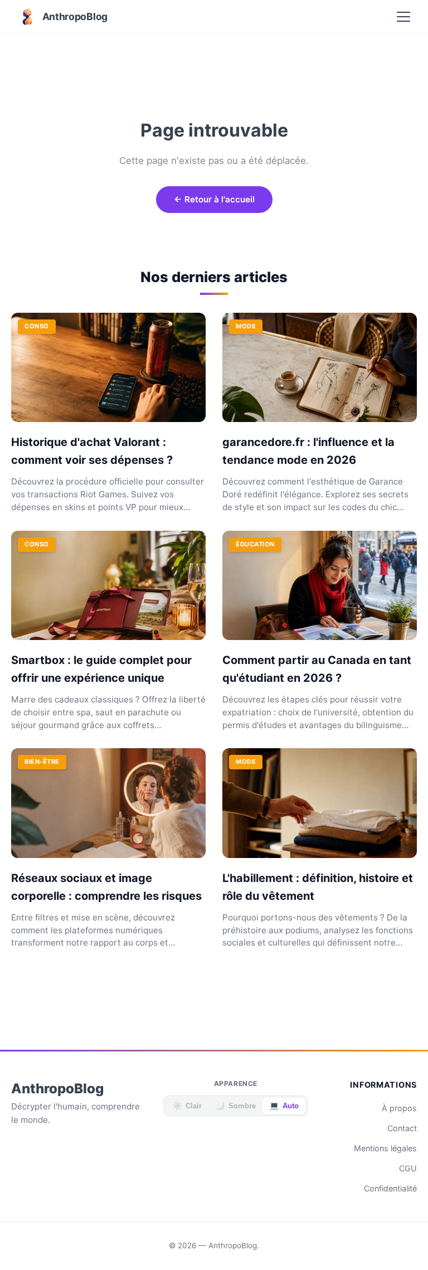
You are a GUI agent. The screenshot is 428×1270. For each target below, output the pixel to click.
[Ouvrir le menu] (403, 17)
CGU (408, 1168)
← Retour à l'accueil (214, 199)
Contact (402, 1128)
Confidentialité (390, 1188)
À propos (399, 1108)
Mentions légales (385, 1148)
